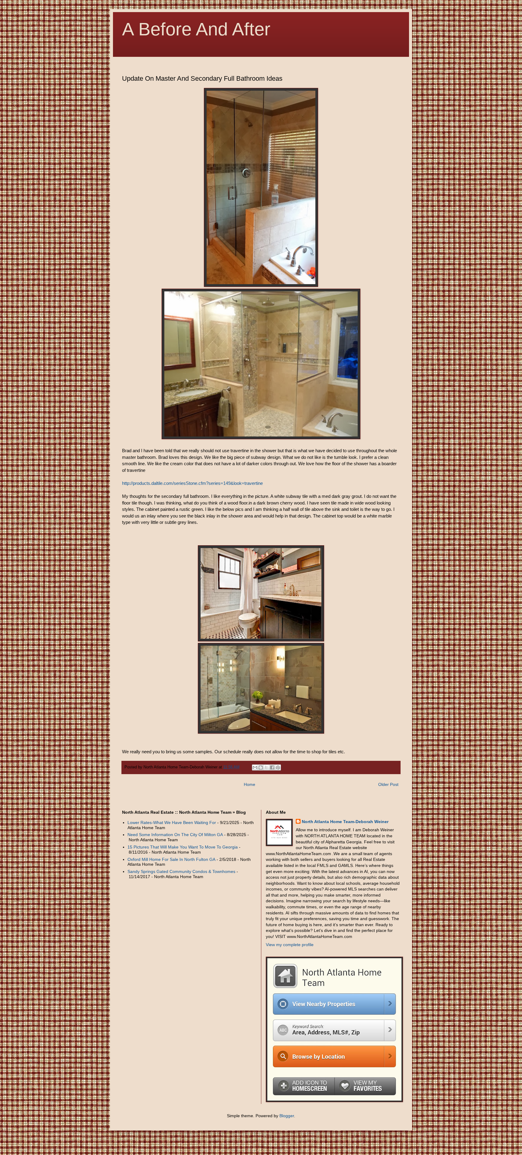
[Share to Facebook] (272, 767)
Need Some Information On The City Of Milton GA (175, 834)
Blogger (286, 1115)
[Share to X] (266, 767)
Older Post (388, 784)
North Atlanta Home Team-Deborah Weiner (345, 821)
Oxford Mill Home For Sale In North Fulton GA (171, 859)
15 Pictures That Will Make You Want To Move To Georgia (182, 847)
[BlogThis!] (261, 767)
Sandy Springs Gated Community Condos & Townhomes (181, 871)
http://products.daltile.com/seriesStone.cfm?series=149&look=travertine (192, 483)
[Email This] (255, 767)
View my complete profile (290, 944)
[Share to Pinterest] (278, 767)
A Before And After (196, 29)
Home (249, 784)
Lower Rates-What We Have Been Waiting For (171, 822)
